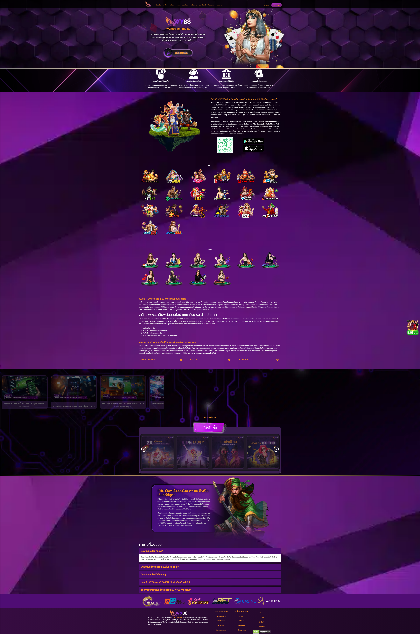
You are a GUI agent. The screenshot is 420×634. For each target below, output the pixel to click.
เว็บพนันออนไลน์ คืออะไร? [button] (152, 550)
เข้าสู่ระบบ (266, 5)
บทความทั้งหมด (210, 417)
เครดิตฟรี (202, 5)
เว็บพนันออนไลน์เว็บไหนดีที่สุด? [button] (154, 574)
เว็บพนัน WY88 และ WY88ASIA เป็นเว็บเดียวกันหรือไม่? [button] (165, 582)
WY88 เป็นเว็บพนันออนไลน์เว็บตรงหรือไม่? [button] (160, 566)
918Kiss (241, 621)
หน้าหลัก (158, 5)
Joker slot (241, 625)
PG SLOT (241, 616)
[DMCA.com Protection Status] (262, 632)
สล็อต (172, 5)
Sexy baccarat (221, 630)
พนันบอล (194, 5)
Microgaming (241, 630)
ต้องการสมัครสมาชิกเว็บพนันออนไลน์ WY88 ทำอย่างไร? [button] (166, 589)
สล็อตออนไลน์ (241, 611)
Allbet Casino (221, 616)
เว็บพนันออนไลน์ (177, 617)
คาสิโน (165, 5)
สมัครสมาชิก (277, 5)
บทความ (219, 5)
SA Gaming (221, 625)
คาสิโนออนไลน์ (221, 611)
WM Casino (221, 621)
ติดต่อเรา (262, 627)
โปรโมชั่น (211, 5)
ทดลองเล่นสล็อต (182, 5)
